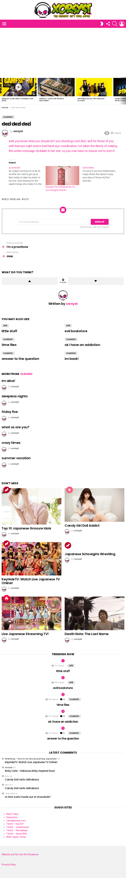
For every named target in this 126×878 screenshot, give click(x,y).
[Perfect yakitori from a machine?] (56, 87)
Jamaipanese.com (16, 820)
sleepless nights (15, 396)
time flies (9, 344)
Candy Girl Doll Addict (82, 525)
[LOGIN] (121, 24)
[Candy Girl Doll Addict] (94, 505)
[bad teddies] (101, 174)
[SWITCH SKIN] (102, 23)
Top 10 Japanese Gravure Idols (26, 528)
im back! (72, 358)
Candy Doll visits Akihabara (22, 779)
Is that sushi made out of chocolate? (28, 797)
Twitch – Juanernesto (17, 827)
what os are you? (15, 427)
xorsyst (8, 767)
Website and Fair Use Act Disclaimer (20, 854)
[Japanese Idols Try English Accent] (94, 87)
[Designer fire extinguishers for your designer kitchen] (62, 175)
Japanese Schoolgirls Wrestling (90, 554)
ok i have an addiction (82, 344)
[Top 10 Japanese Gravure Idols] (31, 506)
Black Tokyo (12, 814)
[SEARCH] (114, 24)
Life (5, 325)
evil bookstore (76, 331)
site (26, 199)
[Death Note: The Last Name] (94, 613)
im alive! (8, 381)
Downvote (96, 281)
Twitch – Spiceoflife (16, 833)
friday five (10, 411)
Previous (1, 90)
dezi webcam (12, 199)
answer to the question (20, 358)
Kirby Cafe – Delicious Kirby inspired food (29, 771)
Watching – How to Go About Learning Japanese (31, 758)
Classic (8, 339)
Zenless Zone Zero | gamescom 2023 (17, 99)
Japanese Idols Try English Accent (90, 99)
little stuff (9, 331)
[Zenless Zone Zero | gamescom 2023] (18, 87)
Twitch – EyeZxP (15, 824)
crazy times (11, 442)
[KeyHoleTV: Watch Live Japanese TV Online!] (31, 559)
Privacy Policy (9, 864)
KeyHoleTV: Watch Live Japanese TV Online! (31, 581)
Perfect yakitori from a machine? (51, 99)
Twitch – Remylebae (17, 830)
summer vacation (16, 458)
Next (124, 90)
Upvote (29, 281)
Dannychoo (12, 817)
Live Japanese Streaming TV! (25, 634)
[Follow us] (108, 24)
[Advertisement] (63, 52)
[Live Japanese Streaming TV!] (31, 613)
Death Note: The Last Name (87, 634)
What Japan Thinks (16, 837)
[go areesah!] (27, 176)
